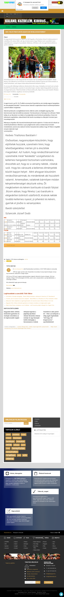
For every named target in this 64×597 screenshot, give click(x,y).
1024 (6, 234)
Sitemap (37, 423)
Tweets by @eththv (10, 563)
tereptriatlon (11, 452)
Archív (26, 259)
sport (23, 445)
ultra (19, 455)
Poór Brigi (35, 544)
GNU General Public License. (42, 593)
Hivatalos (37, 419)
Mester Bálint (36, 550)
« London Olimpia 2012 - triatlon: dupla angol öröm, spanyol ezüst (33, 326)
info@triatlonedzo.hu (51, 576)
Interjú (44, 548)
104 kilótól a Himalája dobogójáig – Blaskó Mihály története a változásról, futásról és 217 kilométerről (30, 296)
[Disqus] (32, 352)
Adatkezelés (38, 425)
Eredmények (11, 245)
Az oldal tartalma (31, 576)
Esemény (55, 548)
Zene (54, 541)
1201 (6, 221)
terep (8, 448)
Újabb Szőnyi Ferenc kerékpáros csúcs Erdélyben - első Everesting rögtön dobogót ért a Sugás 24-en (30, 305)
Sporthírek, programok (32, 569)
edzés (8, 434)
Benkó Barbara (37, 541)
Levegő (16, 546)
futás (23, 434)
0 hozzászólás (22, 94)
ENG (7, 16)
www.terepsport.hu (18, 269)
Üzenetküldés (48, 582)
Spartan (6, 546)
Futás (25, 546)
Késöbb (35, 8)
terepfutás (18, 448)
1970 (6, 241)
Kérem (43, 8)
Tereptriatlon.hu (7, 532)
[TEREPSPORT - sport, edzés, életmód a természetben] (9, 2)
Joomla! (16, 593)
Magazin (45, 544)
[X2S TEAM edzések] (32, 21)
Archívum (14, 26)
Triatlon (25, 541)
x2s (25, 455)
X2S (6, 544)
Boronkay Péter (35, 547)
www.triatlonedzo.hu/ (16, 288)
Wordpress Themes (41, 592)
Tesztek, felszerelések (32, 573)
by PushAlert (20, 9)
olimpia (16, 445)
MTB (8, 445)
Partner (45, 541)
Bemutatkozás (9, 285)
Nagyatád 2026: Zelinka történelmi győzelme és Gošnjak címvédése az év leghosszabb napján (28, 303)
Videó (36, 421)
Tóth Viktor (8, 99)
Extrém (16, 548)
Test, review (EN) (31, 578)
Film (54, 544)
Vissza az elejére (54, 532)
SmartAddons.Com (22, 592)
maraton (20, 441)
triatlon (9, 261)
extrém (16, 435)
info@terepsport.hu (50, 573)
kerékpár (10, 441)
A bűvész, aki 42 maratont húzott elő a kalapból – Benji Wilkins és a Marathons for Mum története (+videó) (31, 298)
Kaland (16, 541)
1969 (6, 238)
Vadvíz (15, 544)
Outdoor (26, 548)
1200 (6, 228)
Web (44, 546)
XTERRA (7, 541)
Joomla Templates (32, 592)
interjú (8, 438)
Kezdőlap (8, 26)
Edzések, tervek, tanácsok (33, 571)
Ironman (17, 438)
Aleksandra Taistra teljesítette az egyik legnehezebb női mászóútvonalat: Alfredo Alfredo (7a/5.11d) (29, 300)
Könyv (54, 546)
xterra (9, 458)
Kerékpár (26, 544)
